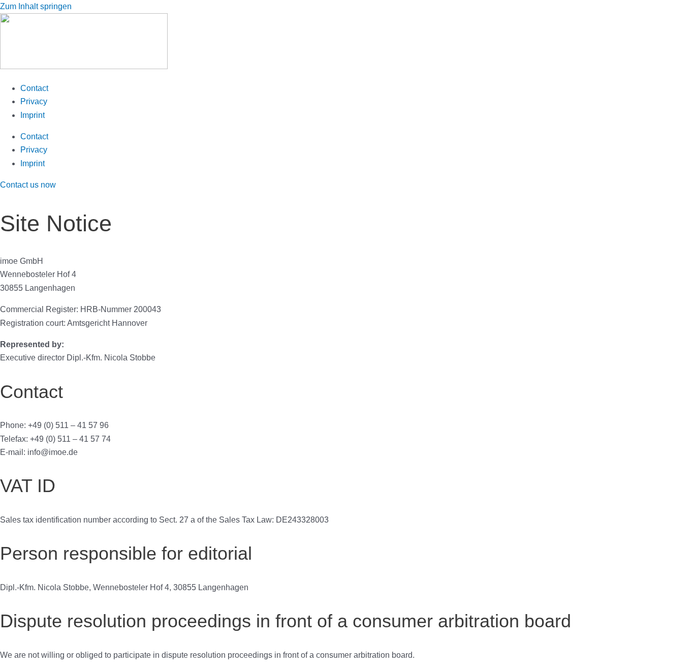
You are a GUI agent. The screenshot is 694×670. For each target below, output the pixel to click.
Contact (34, 88)
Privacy (33, 101)
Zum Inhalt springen (36, 6)
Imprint (32, 115)
